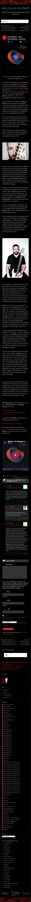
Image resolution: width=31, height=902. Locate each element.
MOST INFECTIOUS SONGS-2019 (12, 781)
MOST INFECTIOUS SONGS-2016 (12, 775)
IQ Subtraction (7, 725)
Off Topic (6, 796)
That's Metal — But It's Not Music (11, 817)
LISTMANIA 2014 (8, 733)
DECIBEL (6, 854)
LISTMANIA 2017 (8, 739)
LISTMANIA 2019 (8, 743)
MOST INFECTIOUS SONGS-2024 (12, 791)
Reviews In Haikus (8, 806)
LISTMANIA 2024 (8, 752)
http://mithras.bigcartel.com (9, 410)
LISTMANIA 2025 (8, 754)
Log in (5, 691)
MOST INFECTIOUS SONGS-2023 (12, 789)
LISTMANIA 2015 (8, 735)
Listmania (6, 727)
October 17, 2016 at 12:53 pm (13, 508)
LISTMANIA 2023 (8, 750)
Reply (25, 502)
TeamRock (5, 429)
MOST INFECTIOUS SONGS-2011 (12, 766)
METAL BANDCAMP (8, 868)
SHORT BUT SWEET (8, 812)
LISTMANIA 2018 (8, 741)
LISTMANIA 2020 (8, 744)
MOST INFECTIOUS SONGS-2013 (12, 769)
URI (9, 609)
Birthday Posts (7, 710)
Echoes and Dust (8, 856)
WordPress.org (7, 697)
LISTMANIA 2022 (8, 748)
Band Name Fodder (8, 708)
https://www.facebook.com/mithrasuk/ (12, 423)
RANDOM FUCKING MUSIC (10, 802)
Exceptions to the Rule (9, 716)
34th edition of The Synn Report (20, 90)
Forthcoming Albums (8, 720)
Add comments (25, 41)
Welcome (6, 829)
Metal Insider (7, 870)
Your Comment (9, 564)
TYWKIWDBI (7, 885)
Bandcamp (6, 845)
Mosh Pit (6, 760)
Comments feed (7, 695)
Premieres (6, 800)
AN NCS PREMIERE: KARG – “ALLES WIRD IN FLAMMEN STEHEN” (24, 28)
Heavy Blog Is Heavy (9, 860)
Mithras (27, 477)
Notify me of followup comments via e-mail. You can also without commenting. (14, 624)
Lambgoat (6, 864)
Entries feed (6, 693)
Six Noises (6, 874)
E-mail (8, 600)
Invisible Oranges (8, 862)
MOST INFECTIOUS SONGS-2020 (12, 783)
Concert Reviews (8, 714)
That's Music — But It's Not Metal (11, 819)
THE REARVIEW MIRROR (10, 821)
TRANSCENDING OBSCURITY (11, 883)
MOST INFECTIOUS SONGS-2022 (12, 787)
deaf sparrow (7, 852)
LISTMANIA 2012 (8, 729)
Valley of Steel (7, 887)
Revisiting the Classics (9, 808)
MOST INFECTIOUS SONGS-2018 (12, 779)
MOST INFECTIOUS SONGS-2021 (12, 785)
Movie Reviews (7, 794)
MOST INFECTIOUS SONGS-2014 (12, 771)
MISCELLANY (7, 758)
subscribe (21, 623)
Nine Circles (7, 872)
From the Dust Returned (9, 858)
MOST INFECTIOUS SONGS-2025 (12, 792)
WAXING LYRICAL (8, 827)
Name (8, 591)
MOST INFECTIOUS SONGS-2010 (12, 764)
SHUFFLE (6, 814)
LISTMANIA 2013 (8, 731)
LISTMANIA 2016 (8, 737)
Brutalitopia (6, 849)
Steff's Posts (6, 816)
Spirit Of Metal (7, 875)
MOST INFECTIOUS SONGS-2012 (12, 768)
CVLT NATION (7, 851)
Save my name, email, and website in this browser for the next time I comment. (14, 618)
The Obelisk (6, 877)
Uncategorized (7, 825)
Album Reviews (7, 706)
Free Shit (6, 721)
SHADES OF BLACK (8, 810)
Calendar (6, 712)
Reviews (11, 41)
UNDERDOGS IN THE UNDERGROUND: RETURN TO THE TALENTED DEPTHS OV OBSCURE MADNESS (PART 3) (9, 28)
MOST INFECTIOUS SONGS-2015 (12, 773)
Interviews (6, 723)
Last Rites (6, 866)
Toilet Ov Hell (7, 881)
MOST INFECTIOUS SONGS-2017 (12, 777)
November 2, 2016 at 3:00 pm (13, 525)
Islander (10, 475)
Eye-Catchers (7, 718)
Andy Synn (22, 477)
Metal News (6, 756)
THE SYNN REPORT (8, 823)
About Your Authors (8, 704)
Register (6, 690)
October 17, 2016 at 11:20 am (13, 487)
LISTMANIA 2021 (8, 746)
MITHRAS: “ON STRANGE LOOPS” (16, 38)
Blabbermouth (7, 847)
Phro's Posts (6, 798)
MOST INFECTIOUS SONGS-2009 (12, 762)
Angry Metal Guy (8, 843)
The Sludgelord (7, 879)
